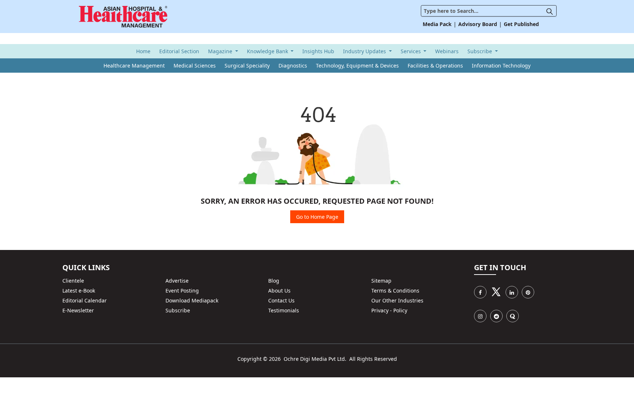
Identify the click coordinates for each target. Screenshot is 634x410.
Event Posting (182, 290)
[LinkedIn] (512, 292)
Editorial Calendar (84, 300)
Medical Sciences (195, 65)
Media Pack (437, 24)
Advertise (177, 280)
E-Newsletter (78, 310)
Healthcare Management (134, 65)
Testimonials (283, 310)
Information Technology (501, 65)
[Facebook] (480, 292)
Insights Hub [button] (318, 51)
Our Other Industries (397, 300)
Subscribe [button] (480, 51)
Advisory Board (477, 24)
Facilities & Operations (435, 65)
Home (143, 51)
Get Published (521, 24)
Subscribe (177, 310)
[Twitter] (496, 292)
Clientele (73, 280)
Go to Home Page (317, 216)
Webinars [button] (447, 51)
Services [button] (411, 51)
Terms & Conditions (395, 290)
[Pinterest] (528, 292)
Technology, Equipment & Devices (357, 65)
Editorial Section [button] (179, 51)
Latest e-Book (78, 290)
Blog (273, 280)
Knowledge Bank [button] (268, 51)
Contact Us (281, 300)
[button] (551, 11)
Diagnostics (292, 65)
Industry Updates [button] (365, 51)
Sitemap (381, 280)
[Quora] (512, 316)
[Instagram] (480, 316)
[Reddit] (496, 316)
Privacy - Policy (389, 310)
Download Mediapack (191, 300)
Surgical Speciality (247, 65)
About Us (279, 290)
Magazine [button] (221, 51)
